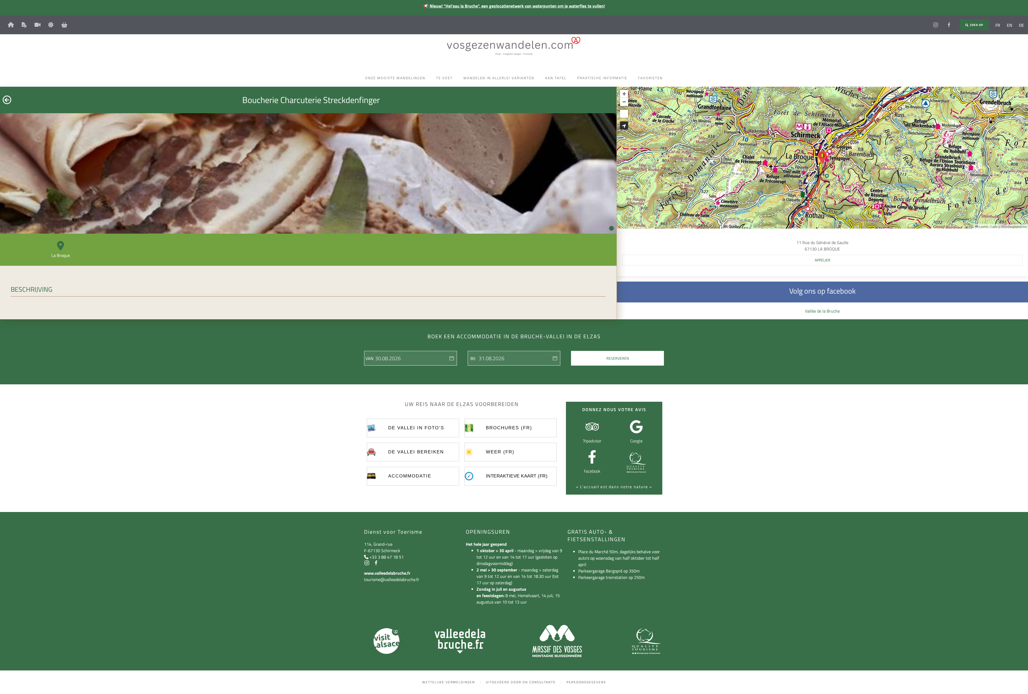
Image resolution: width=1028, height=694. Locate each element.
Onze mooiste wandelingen (395, 78)
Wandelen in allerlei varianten (498, 78)
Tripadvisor (592, 441)
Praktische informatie (602, 78)
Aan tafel (555, 78)
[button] (822, 157)
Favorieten (650, 78)
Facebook (592, 471)
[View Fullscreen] (624, 114)
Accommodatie (409, 476)
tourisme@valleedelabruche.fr (391, 579)
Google (636, 441)
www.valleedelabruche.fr (387, 573)
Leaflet (983, 226)
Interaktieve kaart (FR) (517, 476)
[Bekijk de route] (624, 126)
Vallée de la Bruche (822, 311)
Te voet (444, 78)
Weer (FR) (500, 451)
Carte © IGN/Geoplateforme (1008, 226)
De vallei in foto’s (416, 427)
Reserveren (617, 358)
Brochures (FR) (509, 427)
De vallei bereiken (416, 451)
